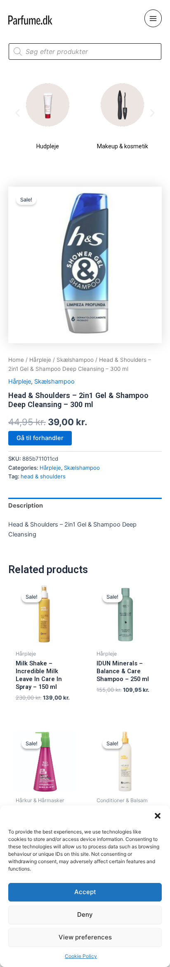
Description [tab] (25, 505)
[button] (157, 816)
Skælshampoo (75, 359)
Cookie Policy (81, 956)
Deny (85, 914)
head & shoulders (43, 476)
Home (16, 359)
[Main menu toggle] (153, 18)
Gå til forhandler (40, 438)
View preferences (85, 937)
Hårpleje (40, 359)
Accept (85, 892)
